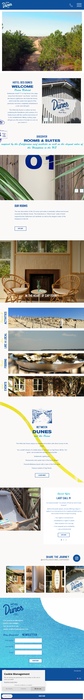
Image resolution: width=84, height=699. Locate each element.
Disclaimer (77, 671)
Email (11, 652)
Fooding (42, 363)
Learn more (42, 475)
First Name (9, 640)
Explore (20, 228)
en (80, 678)
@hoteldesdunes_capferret (45, 558)
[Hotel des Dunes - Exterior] (42, 177)
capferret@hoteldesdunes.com (15, 629)
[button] (46, 119)
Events (42, 386)
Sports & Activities (42, 318)
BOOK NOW (42, 696)
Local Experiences (42, 341)
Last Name (9, 646)
